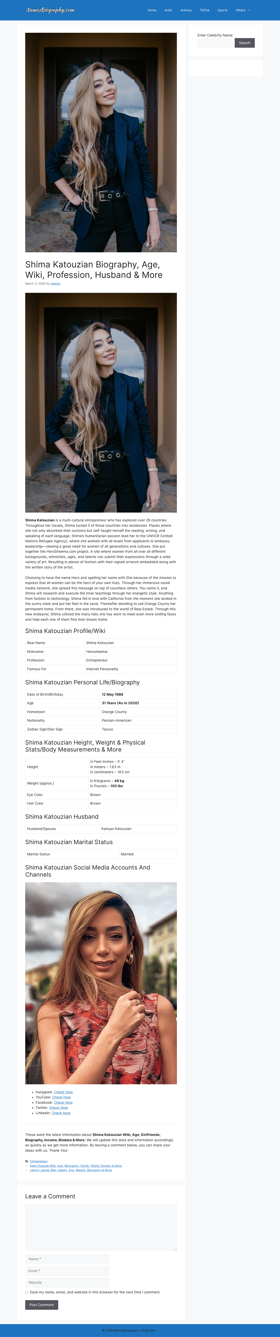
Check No (57, 1108)
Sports (223, 10)
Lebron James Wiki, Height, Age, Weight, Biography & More (71, 1170)
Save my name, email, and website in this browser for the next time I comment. (95, 1292)
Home (152, 10)
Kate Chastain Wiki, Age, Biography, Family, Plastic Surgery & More (76, 1165)
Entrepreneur (39, 1161)
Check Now (63, 1092)
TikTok (204, 10)
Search (244, 43)
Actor (168, 10)
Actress (186, 10)
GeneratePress (167, 1330)
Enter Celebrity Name (215, 35)
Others (241, 10)
